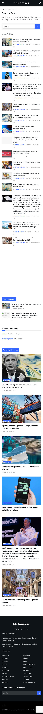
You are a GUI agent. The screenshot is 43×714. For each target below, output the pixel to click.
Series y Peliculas (29, 664)
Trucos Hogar (27, 676)
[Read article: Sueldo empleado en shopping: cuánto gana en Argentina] (7, 107)
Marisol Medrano (20, 44)
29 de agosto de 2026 (33, 167)
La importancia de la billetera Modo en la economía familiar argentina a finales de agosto (25, 140)
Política (25, 658)
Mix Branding (35, 710)
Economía (6, 380)
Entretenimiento (8, 676)
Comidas (5, 658)
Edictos (4, 673)
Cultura (4, 664)
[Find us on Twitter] (5, 705)
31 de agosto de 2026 (33, 44)
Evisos (8, 710)
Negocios (5, 682)
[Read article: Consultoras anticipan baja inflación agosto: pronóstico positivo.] (7, 176)
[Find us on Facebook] (2, 705)
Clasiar (4, 334)
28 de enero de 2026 (18, 309)
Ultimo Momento (29, 682)
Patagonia (26, 655)
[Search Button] (40, 3)
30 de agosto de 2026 (33, 55)
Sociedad (26, 670)
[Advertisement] (21, 272)
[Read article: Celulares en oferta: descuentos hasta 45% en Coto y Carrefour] (6, 306)
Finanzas (5, 679)
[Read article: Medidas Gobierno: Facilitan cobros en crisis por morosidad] (7, 165)
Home (3, 9)
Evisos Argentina (7, 339)
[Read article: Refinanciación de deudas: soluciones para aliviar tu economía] (7, 187)
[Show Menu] (3, 3)
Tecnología (7, 503)
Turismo (26, 679)
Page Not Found (11, 9)
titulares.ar (21, 3)
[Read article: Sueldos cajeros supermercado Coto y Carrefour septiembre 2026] (7, 240)
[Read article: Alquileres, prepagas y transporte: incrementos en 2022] (7, 129)
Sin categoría (27, 667)
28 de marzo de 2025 (18, 320)
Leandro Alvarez (19, 78)
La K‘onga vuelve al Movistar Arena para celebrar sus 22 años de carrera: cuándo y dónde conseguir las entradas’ (24, 315)
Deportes (5, 667)
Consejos (5, 661)
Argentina (5, 655)
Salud (25, 661)
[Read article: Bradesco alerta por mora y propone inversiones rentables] (7, 64)
